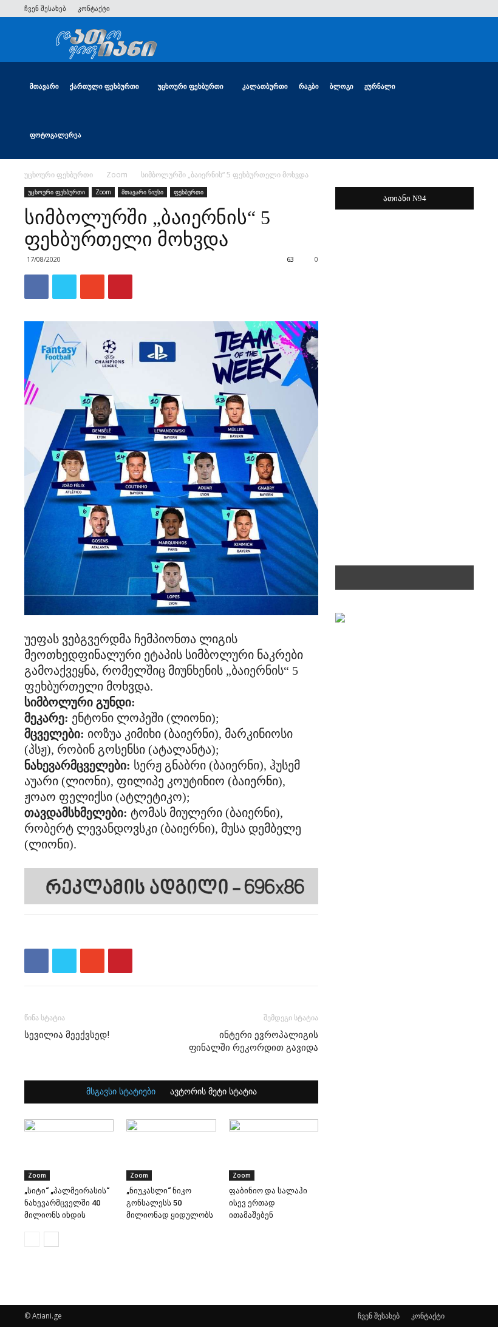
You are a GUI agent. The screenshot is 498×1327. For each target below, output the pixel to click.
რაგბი (309, 85)
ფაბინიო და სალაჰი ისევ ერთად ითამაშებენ (268, 1203)
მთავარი (44, 85)
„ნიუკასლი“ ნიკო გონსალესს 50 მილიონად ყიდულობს (169, 1203)
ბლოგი (341, 85)
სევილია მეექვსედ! (66, 1034)
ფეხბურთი (188, 192)
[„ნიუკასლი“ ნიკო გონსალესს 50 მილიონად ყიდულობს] (171, 1150)
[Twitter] (404, 8)
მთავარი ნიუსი (142, 192)
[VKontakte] (444, 8)
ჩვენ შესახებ (45, 8)
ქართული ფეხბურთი (104, 85)
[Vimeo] (424, 8)
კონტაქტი (94, 8)
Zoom (117, 174)
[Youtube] (464, 8)
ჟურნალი (379, 85)
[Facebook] (384, 8)
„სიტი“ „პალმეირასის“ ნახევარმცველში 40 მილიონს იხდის (66, 1203)
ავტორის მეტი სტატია (213, 1092)
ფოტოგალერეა (55, 134)
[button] (459, 86)
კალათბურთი (265, 85)
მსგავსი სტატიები (120, 1092)
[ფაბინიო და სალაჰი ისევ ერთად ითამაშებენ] (273, 1150)
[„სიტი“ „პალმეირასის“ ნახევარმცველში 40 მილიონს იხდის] (69, 1150)
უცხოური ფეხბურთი (190, 85)
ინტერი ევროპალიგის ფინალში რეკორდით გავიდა (253, 1041)
